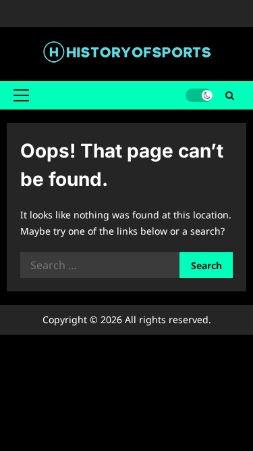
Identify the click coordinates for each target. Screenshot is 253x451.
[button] (21, 95)
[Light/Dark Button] (199, 95)
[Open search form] (229, 95)
